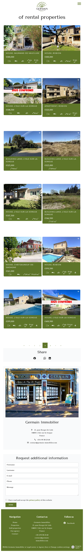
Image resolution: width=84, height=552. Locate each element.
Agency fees (43, 547)
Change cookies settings (60, 547)
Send (11, 505)
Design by (78, 547)
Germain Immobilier (42, 422)
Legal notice (31, 547)
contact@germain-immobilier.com (43, 442)
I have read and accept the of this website (30, 500)
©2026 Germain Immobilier (13, 547)
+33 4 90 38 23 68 (43, 439)
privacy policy (34, 500)
